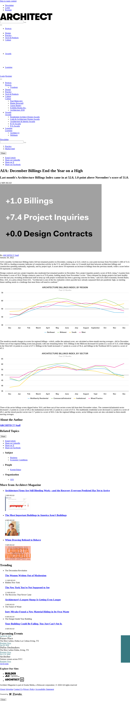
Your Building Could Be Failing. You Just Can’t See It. (33, 623)
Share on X (9, 162)
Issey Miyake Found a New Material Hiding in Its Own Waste (37, 611)
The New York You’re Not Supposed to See (27, 587)
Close (3, 700)
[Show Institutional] (80, 398)
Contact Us (18, 689)
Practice (8, 35)
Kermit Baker (15, 470)
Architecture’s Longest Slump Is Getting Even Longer (33, 599)
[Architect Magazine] (26, 19)
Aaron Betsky (15, 47)
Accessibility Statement (44, 689)
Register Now (5, 643)
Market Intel (10, 149)
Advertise (9, 689)
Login (7, 8)
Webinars (14, 72)
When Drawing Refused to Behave (23, 540)
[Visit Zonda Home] (11, 695)
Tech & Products (12, 38)
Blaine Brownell (16, 44)
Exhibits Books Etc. (18, 49)
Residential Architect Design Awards (25, 56)
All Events (4, 664)
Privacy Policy (29, 689)
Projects (8, 28)
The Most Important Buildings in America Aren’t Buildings (36, 515)
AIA (12, 479)
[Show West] (82, 332)
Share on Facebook (13, 164)
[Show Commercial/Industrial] (61, 398)
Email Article (10, 158)
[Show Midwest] (62, 332)
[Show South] (72, 332)
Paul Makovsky (16, 42)
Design (8, 33)
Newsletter (9, 5)
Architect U (15, 69)
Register (8, 10)
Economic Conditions (19, 460)
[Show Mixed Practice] (95, 398)
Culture (8, 40)
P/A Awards (15, 65)
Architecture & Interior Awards (22, 60)
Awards (8, 54)
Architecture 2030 (17, 51)
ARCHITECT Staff (11, 255)
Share (3, 153)
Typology (14, 31)
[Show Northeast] (50, 332)
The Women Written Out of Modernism (25, 575)
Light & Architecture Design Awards (25, 58)
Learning (8, 67)
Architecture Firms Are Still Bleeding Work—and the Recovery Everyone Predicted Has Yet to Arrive (57, 490)
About (2, 689)
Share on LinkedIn (12, 160)
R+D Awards (15, 63)
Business (13, 458)
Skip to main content (8, 1)
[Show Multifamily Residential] (38, 398)
